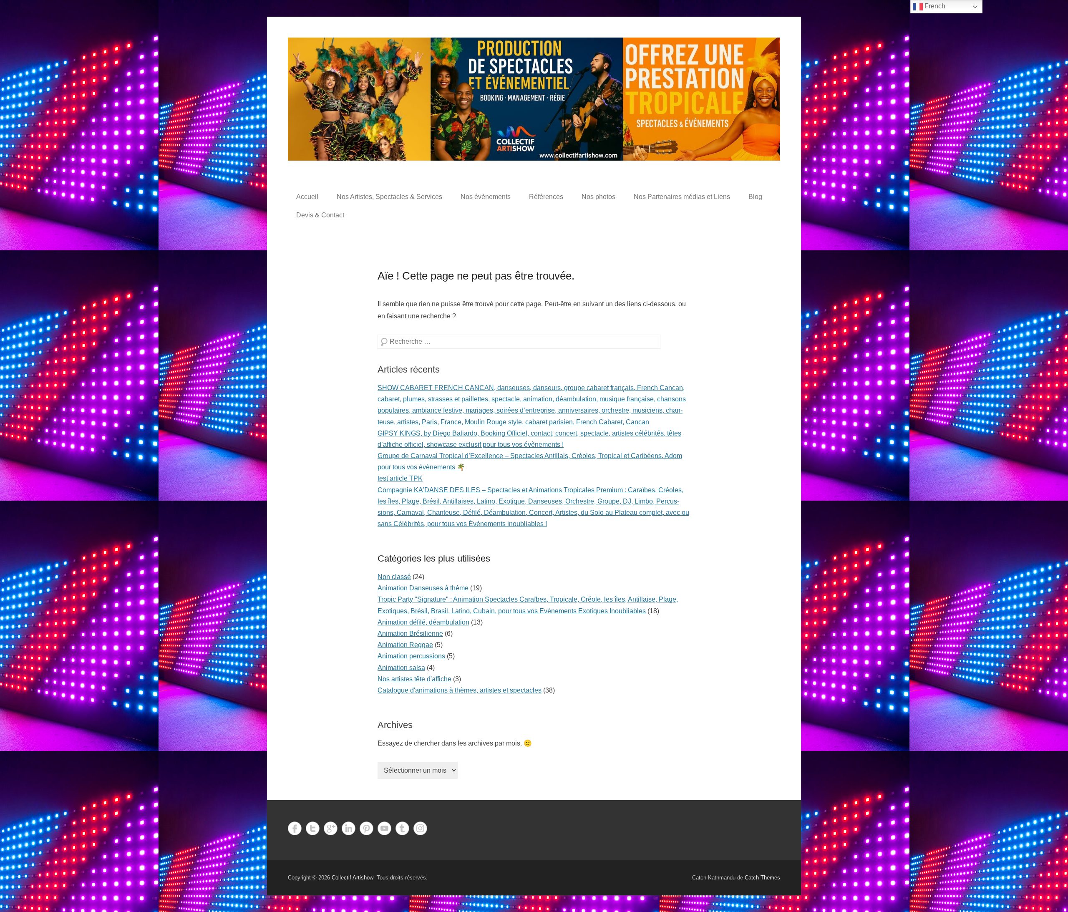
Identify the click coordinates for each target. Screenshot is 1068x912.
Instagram (420, 828)
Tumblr (402, 828)
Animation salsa (401, 667)
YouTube (384, 828)
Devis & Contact (320, 215)
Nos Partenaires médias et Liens (682, 196)
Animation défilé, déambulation (423, 622)
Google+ (331, 828)
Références (546, 196)
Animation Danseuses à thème (423, 588)
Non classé (394, 576)
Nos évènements (486, 196)
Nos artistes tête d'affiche (414, 679)
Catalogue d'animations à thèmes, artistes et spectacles (460, 690)
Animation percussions (411, 656)
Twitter (313, 828)
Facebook (295, 828)
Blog (755, 196)
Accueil (307, 196)
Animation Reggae (405, 644)
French (934, 6)
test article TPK (400, 478)
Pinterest (366, 828)
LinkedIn (348, 828)
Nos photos (598, 196)
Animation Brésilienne (410, 633)
